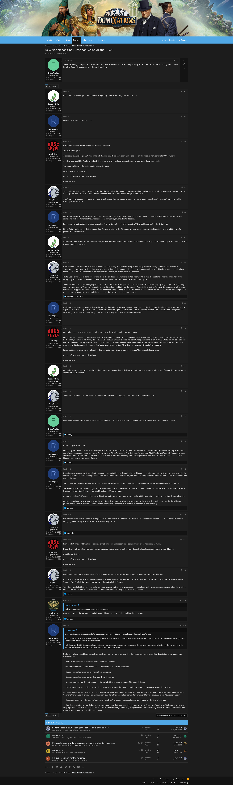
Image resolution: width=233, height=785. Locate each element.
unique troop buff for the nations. (68, 757)
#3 (185, 116)
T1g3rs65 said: (70, 630)
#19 (184, 600)
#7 (185, 237)
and (75, 296)
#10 (184, 328)
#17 (184, 540)
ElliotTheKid (51, 53)
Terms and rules (156, 779)
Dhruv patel (56, 760)
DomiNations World (54, 40)
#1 (177, 60)
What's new (87, 40)
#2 (185, 91)
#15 (184, 469)
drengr (54, 753)
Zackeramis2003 (58, 738)
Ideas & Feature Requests (82, 730)
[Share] (174, 60)
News (68, 40)
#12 (184, 391)
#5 (185, 187)
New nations (58, 735)
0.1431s (171, 783)
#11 (184, 366)
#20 (184, 625)
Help (177, 779)
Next (54, 86)
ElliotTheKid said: (71, 605)
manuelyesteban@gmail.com (62, 745)
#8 (185, 262)
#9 (185, 303)
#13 (184, 416)
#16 (184, 515)
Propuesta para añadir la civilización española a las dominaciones (83, 742)
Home (183, 779)
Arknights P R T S (58, 730)
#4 (185, 141)
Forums (76, 40)
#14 (184, 441)
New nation (57, 750)
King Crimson (177, 760)
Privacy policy (169, 779)
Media (100, 40)
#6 (185, 212)
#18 (184, 570)
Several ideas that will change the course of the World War (80, 727)
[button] (94, 40)
